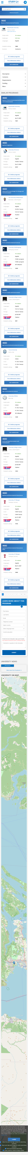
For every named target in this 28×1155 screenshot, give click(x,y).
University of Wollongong (14, 247)
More (4, 86)
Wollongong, (11, 249)
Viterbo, (10, 352)
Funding (4, 83)
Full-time (17, 38)
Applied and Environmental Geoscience (12, 495)
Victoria (9, 30)
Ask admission (14, 64)
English (17, 41)
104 (24, 594)
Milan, (9, 398)
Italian (17, 359)
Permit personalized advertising (14, 1148)
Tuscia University (12, 350)
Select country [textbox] (7, 625)
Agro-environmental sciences (10, 391)
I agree (14, 1139)
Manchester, (11, 199)
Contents (5, 77)
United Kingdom (17, 199)
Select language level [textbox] (8, 628)
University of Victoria (13, 150)
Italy (13, 352)
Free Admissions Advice (14, 60)
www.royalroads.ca (11, 31)
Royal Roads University (13, 27)
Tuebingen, (11, 502)
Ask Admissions (14, 136)
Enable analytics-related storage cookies (14, 1150)
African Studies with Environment (11, 292)
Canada (13, 30)
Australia (16, 249)
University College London (14, 297)
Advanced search (14, 12)
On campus (18, 35)
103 (21, 594)
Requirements (6, 80)
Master (3, 20)
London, (10, 299)
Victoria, (10, 108)
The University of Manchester (15, 197)
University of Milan (13, 396)
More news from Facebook (13, 670)
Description (5, 74)
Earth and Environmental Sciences (11, 242)
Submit (14, 652)
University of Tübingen (14, 500)
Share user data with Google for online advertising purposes (14, 1146)
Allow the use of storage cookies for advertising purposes (14, 1142)
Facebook (7, 665)
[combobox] (14, 625)
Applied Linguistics (7, 145)
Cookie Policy (4, 1135)
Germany (16, 502)
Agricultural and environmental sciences (13, 345)
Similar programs (15, 56)
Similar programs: (10, 93)
